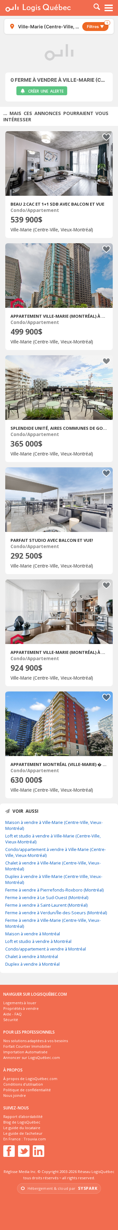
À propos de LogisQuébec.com (30, 1078)
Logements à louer (19, 1002)
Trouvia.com (35, 1138)
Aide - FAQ (12, 1013)
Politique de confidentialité (27, 1089)
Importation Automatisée (25, 1051)
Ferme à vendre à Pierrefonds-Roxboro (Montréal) (54, 890)
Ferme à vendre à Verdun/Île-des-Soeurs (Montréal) (56, 913)
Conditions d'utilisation (23, 1084)
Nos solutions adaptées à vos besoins (35, 1040)
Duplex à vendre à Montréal (32, 964)
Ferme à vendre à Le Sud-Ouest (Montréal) (46, 897)
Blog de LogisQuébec (21, 1122)
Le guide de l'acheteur (23, 1133)
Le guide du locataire (21, 1127)
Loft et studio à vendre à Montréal (38, 941)
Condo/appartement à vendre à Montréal (45, 949)
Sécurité (10, 1019)
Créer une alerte (46, 91)
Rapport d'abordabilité (23, 1116)
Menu (109, 8)
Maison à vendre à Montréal (32, 934)
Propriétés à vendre (21, 1008)
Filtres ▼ (97, 25)
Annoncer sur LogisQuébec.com (31, 1057)
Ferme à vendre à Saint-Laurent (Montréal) (46, 905)
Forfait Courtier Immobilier (27, 1046)
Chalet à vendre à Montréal (31, 956)
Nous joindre (14, 1095)
